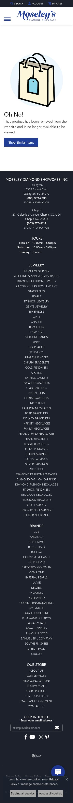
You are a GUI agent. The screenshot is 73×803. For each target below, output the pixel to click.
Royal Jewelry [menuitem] (36, 628)
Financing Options (36, 681)
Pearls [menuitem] (36, 296)
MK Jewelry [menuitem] (36, 598)
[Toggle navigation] (7, 21)
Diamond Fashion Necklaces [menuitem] (36, 484)
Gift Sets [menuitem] (36, 469)
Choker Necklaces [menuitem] (36, 515)
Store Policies (36, 691)
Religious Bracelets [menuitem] (37, 500)
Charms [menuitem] (36, 322)
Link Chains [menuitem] (36, 403)
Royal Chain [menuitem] (37, 623)
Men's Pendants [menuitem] (36, 449)
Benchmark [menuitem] (36, 547)
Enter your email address (36, 720)
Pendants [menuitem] (37, 352)
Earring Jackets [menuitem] (36, 378)
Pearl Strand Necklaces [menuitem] (37, 433)
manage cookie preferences (39, 784)
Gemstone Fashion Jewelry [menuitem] (36, 286)
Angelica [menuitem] (36, 537)
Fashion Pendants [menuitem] (36, 489)
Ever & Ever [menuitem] (36, 562)
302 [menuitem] (36, 532)
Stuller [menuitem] (36, 654)
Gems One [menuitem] (36, 572)
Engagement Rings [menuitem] (36, 271)
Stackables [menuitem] (36, 291)
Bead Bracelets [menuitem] (36, 413)
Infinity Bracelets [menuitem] (36, 418)
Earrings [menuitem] (36, 332)
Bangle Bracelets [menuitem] (37, 383)
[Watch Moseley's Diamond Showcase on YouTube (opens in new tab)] (32, 737)
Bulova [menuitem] (36, 552)
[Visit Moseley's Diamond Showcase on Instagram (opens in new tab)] (41, 737)
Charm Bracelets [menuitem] (36, 362)
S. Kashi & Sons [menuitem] (37, 633)
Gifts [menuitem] (36, 317)
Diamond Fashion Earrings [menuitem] (36, 479)
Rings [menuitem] (36, 342)
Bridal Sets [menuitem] (36, 393)
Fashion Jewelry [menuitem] (36, 301)
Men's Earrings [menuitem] (37, 459)
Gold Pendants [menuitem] (36, 367)
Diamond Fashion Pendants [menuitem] (36, 474)
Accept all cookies (50, 793)
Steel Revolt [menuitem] (36, 648)
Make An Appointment (36, 701)
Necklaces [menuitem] (36, 347)
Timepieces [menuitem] (36, 311)
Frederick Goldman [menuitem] (36, 567)
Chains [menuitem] (36, 372)
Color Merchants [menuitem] (36, 557)
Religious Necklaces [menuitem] (36, 494)
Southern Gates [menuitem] (36, 643)
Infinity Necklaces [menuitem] (36, 423)
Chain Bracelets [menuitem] (36, 398)
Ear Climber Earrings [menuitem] (36, 510)
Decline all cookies (23, 793)
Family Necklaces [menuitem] (36, 428)
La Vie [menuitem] (36, 582)
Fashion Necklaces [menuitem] (36, 408)
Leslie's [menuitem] (36, 587)
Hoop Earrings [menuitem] (36, 454)
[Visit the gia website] (36, 756)
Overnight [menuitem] (36, 608)
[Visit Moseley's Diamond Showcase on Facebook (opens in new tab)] (25, 737)
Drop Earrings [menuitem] (36, 505)
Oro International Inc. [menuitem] (36, 603)
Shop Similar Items (21, 142)
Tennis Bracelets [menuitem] (36, 444)
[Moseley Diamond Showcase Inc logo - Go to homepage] (36, 14)
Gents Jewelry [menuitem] (36, 306)
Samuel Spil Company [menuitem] (36, 638)
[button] (17, 3)
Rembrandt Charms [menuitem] (36, 618)
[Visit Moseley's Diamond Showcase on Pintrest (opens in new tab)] (47, 737)
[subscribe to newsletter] (57, 727)
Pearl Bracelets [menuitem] (36, 439)
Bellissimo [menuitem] (36, 542)
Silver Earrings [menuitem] (36, 464)
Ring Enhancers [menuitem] (36, 357)
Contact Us (36, 706)
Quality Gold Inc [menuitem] (36, 613)
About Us (36, 670)
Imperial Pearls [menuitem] (36, 577)
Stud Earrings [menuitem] (36, 388)
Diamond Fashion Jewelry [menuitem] (36, 281)
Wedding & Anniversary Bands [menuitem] (36, 276)
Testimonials (36, 686)
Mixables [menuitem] (36, 593)
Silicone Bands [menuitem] (36, 337)
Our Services (36, 676)
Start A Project (36, 696)
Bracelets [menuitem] (36, 327)
